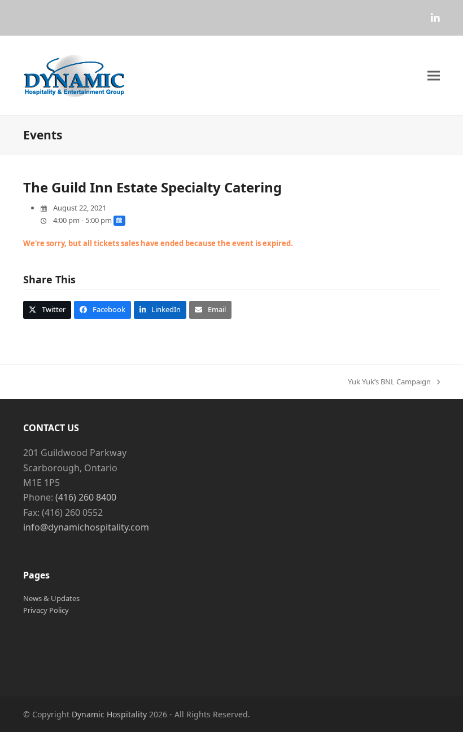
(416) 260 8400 (85, 497)
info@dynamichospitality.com (86, 527)
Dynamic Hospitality (109, 714)
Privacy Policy (46, 610)
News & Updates (51, 598)
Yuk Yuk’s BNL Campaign (389, 382)
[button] (433, 76)
